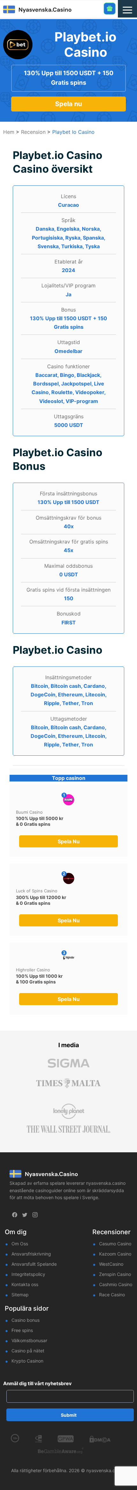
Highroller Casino (33, 969)
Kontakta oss (24, 1284)
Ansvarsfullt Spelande (34, 1264)
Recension (33, 132)
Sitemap (20, 1294)
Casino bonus (25, 1320)
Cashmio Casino (115, 1284)
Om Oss (19, 1243)
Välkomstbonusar (29, 1340)
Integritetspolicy (28, 1274)
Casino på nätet (27, 1350)
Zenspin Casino (115, 1274)
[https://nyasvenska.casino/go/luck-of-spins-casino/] (68, 878)
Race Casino (112, 1294)
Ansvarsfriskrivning (31, 1253)
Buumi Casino (29, 812)
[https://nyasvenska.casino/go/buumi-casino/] (68, 799)
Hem (8, 132)
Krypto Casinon (27, 1361)
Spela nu (68, 104)
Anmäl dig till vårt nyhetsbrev (37, 1383)
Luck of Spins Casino (36, 890)
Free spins (22, 1330)
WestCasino (111, 1264)
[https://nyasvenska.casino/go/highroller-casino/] (68, 957)
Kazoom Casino (115, 1253)
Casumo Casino (115, 1243)
